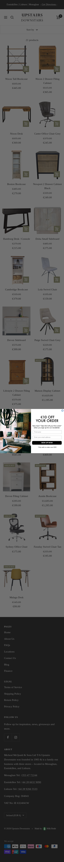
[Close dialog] (62, 410)
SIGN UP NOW (46, 443)
